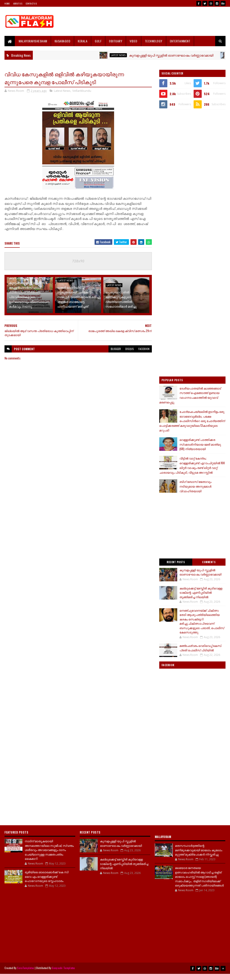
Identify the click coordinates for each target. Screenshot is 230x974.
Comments (208, 562)
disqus (129, 349)
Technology (153, 41)
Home (7, 3)
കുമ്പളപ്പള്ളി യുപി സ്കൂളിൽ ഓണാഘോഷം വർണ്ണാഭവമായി (155, 55)
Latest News (101, 55)
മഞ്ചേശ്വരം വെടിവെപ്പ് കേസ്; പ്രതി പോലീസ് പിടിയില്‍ (200, 647)
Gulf (98, 41)
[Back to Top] (223, 968)
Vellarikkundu (81, 91)
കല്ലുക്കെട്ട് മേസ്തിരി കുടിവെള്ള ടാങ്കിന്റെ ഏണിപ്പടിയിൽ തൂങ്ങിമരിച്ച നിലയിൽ (200, 592)
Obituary (115, 41)
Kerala (82, 41)
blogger (116, 349)
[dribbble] (210, 3)
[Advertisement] (144, 21)
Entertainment (180, 41)
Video (133, 41)
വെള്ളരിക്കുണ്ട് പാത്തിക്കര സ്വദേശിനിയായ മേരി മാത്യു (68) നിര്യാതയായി (200, 444)
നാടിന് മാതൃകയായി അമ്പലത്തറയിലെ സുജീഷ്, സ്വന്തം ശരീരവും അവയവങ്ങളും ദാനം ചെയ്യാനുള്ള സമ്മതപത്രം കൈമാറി (49, 850)
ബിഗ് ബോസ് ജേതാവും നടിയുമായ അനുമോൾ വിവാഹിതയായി (195, 486)
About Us (17, 3)
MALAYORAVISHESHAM (33, 41)
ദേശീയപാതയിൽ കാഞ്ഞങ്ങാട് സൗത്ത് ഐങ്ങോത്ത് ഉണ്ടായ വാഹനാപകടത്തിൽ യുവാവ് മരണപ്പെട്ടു (190, 395)
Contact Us (31, 3)
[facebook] (198, 3)
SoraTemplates (25, 968)
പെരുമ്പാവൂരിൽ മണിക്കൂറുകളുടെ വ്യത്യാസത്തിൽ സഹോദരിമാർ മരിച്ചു (121, 299)
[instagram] (217, 3)
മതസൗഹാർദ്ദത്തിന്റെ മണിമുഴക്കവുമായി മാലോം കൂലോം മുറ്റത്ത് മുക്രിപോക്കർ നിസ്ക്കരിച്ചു (198, 849)
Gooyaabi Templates (63, 968)
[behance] (223, 3)
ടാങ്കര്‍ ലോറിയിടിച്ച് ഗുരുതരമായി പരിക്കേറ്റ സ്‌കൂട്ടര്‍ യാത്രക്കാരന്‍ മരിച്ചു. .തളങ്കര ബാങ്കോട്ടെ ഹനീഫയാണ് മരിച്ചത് (79, 297)
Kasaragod (63, 41)
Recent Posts (176, 562)
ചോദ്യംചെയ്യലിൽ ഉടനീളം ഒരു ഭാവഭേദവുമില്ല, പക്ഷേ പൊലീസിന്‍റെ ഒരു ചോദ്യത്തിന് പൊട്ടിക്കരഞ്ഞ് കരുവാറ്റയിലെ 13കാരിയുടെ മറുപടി (192, 420)
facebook (144, 349)
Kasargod (221, 55)
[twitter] (204, 3)
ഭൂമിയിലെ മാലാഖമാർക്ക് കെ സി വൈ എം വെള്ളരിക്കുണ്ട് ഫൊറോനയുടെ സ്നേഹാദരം (47, 876)
